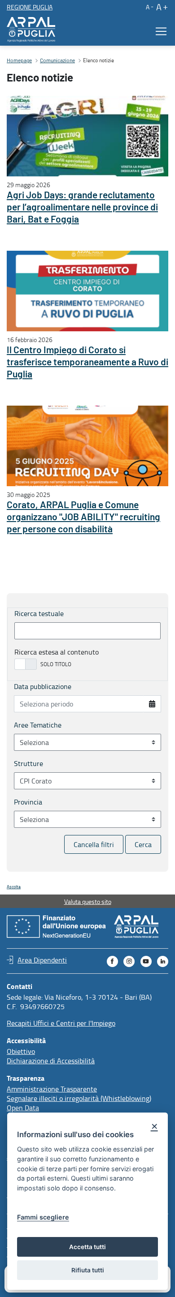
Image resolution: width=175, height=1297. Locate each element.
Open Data (23, 1108)
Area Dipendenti (42, 960)
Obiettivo (21, 1051)
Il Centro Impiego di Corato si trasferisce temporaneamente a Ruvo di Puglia (87, 362)
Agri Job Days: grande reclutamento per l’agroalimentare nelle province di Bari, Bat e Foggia (82, 207)
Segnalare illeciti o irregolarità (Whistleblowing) (79, 1098)
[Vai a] (33, 29)
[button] (149, 6)
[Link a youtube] (146, 961)
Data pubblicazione (42, 686)
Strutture (28, 763)
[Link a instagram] (129, 961)
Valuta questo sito (87, 901)
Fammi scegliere (43, 1217)
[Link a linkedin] (162, 961)
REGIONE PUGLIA (29, 7)
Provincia (28, 802)
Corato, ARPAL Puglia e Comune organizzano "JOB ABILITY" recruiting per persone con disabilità (83, 517)
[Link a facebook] (112, 961)
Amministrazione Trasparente (52, 1089)
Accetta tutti (87, 1246)
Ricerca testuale (39, 613)
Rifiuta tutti (87, 1270)
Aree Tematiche (37, 725)
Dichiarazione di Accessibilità (51, 1061)
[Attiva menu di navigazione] (158, 31)
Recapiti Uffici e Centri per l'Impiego (61, 1023)
